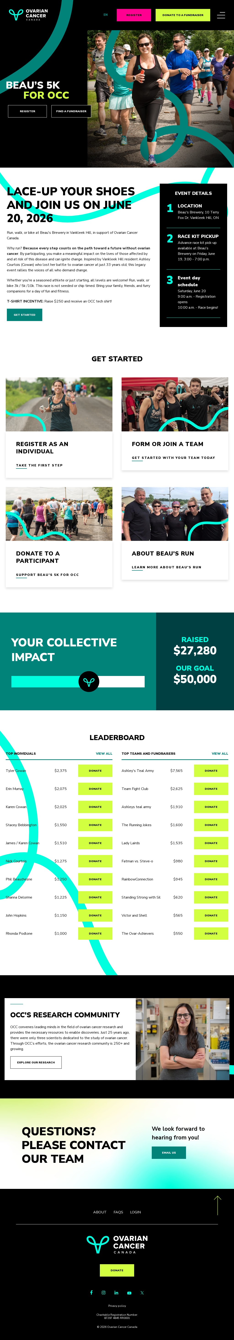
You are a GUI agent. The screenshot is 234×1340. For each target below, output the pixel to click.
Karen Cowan (16, 806)
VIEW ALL (104, 754)
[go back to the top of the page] (217, 1206)
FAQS (118, 1212)
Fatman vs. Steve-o (137, 861)
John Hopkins (16, 915)
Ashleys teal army (136, 806)
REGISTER (134, 15)
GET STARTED (24, 315)
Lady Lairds (131, 843)
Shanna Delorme (19, 897)
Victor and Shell (134, 915)
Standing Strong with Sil (141, 897)
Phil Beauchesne (19, 879)
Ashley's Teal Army (138, 770)
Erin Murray (15, 788)
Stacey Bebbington (21, 825)
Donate (117, 1270)
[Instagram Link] (103, 1293)
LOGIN (135, 1212)
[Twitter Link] (142, 1293)
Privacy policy (117, 1305)
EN (106, 15)
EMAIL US (169, 1153)
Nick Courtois (16, 861)
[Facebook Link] (91, 1293)
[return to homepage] (117, 1252)
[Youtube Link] (129, 1293)
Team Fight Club (135, 788)
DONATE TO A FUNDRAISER (182, 15)
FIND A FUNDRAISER (71, 111)
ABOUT (100, 1212)
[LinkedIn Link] (116, 1293)
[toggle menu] (221, 15)
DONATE (95, 771)
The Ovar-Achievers (138, 933)
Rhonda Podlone (19, 933)
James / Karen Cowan (22, 843)
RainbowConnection (137, 879)
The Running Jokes (137, 825)
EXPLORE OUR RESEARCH (36, 1062)
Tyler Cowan (16, 770)
